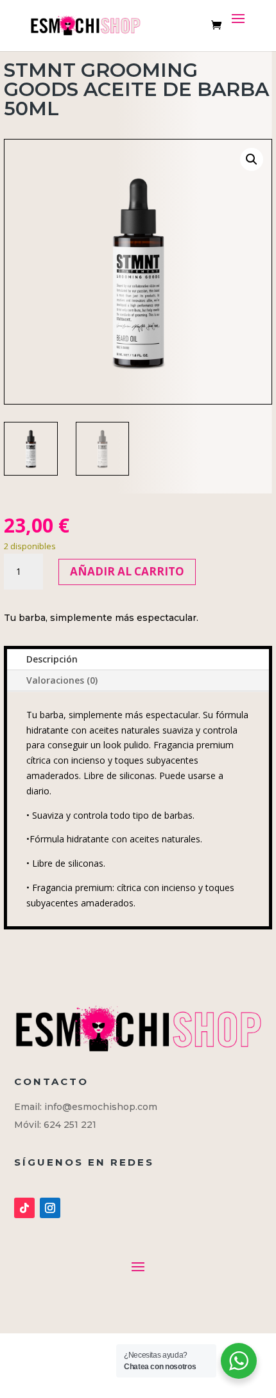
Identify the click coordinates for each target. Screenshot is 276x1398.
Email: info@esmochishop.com (85, 1107)
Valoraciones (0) (62, 680)
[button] (251, 159)
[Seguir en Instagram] (50, 1208)
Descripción (52, 659)
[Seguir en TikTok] (24, 1208)
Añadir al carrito (127, 571)
